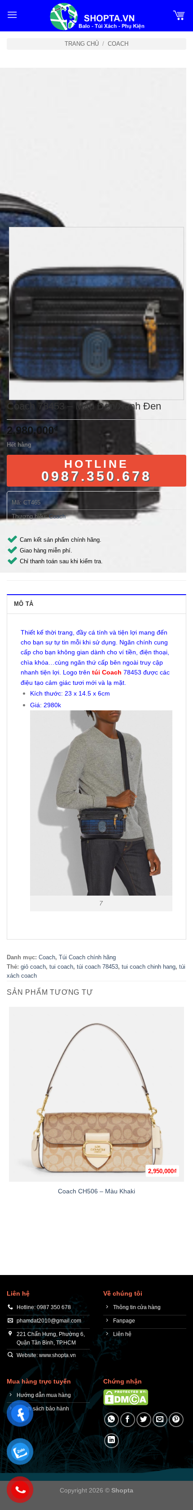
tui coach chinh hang (148, 966)
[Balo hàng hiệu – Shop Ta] (96, 16)
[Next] (40, 202)
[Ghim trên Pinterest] (176, 1419)
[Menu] (12, 15)
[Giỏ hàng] (179, 14)
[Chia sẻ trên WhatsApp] (111, 1419)
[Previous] (15, 202)
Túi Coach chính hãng (87, 957)
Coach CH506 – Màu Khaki (96, 1191)
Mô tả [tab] (23, 604)
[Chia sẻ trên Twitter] (143, 1419)
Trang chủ (82, 43)
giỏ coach (33, 966)
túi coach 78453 (97, 966)
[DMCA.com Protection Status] (125, 1397)
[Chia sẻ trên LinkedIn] (111, 1440)
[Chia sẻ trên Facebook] (127, 1419)
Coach (118, 43)
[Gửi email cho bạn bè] (160, 1419)
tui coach (61, 966)
